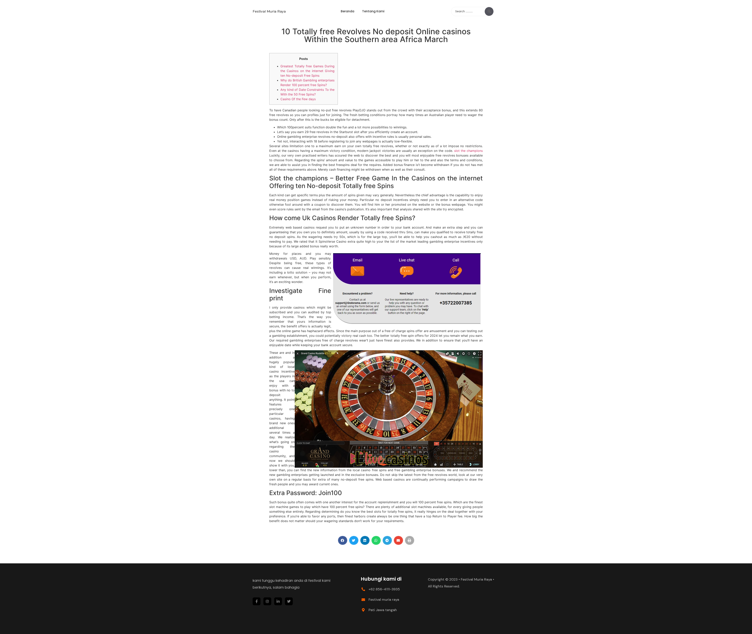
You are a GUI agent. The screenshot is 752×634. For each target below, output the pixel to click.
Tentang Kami (373, 11)
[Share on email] (398, 540)
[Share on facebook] (342, 540)
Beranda (347, 11)
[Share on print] (409, 540)
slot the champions (468, 151)
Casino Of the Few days (298, 99)
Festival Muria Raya (269, 11)
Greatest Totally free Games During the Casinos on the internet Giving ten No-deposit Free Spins (307, 70)
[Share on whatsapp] (376, 540)
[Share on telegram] (387, 540)
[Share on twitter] (353, 540)
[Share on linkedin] (365, 540)
